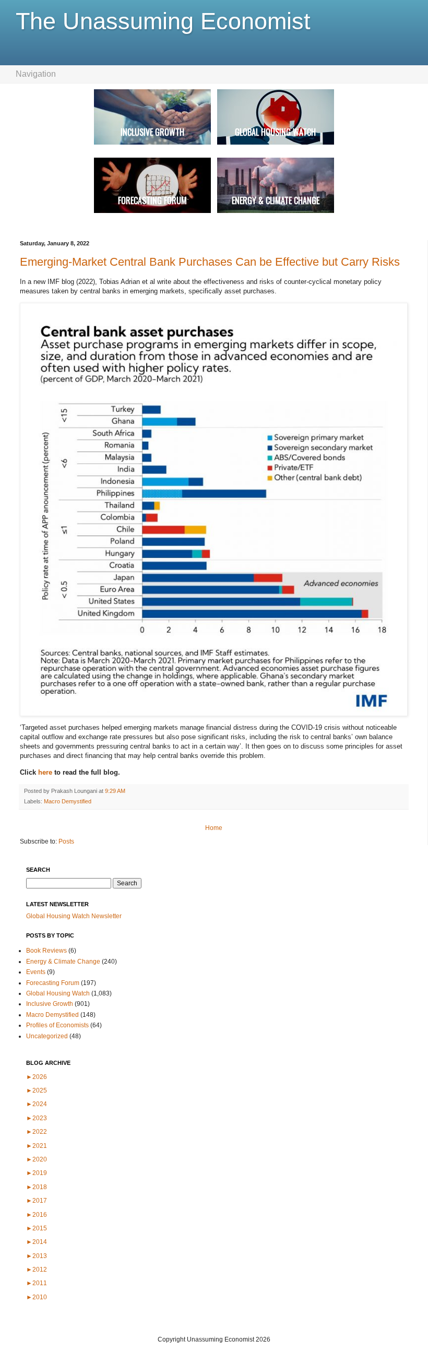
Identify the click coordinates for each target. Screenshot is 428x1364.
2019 (36, 1173)
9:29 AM (115, 791)
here (46, 772)
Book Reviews (46, 950)
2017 (36, 1200)
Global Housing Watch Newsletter (74, 916)
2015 (36, 1228)
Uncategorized (47, 1036)
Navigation (36, 73)
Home (213, 828)
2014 (36, 1242)
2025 (36, 1090)
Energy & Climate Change (63, 961)
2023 (36, 1118)
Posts (66, 841)
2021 (36, 1145)
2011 (36, 1283)
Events (35, 972)
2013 (36, 1256)
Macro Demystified (67, 801)
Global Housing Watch (58, 993)
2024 (36, 1104)
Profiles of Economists (57, 1025)
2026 (36, 1077)
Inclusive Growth (49, 1003)
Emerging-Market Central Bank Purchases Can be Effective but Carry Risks (210, 261)
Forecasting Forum (52, 983)
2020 (36, 1159)
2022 (36, 1131)
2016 (36, 1214)
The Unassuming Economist (163, 21)
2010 (36, 1297)
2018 (36, 1187)
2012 (36, 1269)
